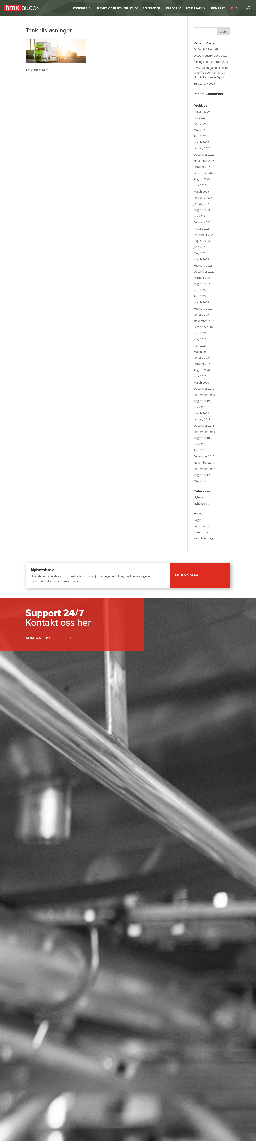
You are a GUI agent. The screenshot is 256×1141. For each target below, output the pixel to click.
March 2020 (201, 382)
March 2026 (201, 142)
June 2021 (200, 333)
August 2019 (202, 401)
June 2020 (200, 376)
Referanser (151, 8)
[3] (232, 8)
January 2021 (202, 358)
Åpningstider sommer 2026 (211, 62)
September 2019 (204, 395)
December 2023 (204, 235)
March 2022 (201, 302)
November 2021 (204, 321)
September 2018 (204, 432)
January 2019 (202, 419)
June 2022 (200, 290)
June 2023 (200, 247)
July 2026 (199, 117)
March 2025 (201, 191)
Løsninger (79, 8)
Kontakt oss (38, 637)
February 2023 (203, 265)
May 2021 (200, 339)
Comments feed (204, 532)
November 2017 (204, 462)
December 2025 (204, 154)
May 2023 (200, 253)
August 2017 (202, 475)
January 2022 (202, 315)
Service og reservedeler (115, 8)
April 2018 (200, 450)
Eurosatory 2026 (204, 83)
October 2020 (202, 364)
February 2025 (203, 198)
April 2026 (200, 136)
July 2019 (199, 407)
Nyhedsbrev (201, 503)
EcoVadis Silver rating (207, 49)
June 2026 (200, 124)
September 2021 (204, 327)
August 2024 (202, 210)
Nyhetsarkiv (195, 8)
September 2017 (204, 469)
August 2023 (202, 241)
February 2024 (203, 222)
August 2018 (202, 438)
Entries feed (201, 526)
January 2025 (202, 204)
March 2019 (201, 413)
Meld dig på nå (186, 575)
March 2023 (201, 259)
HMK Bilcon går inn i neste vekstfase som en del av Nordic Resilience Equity (211, 72)
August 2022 (202, 284)
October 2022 (202, 278)
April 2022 (200, 296)
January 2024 (202, 228)
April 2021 (200, 345)
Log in (198, 520)
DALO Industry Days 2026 (210, 55)
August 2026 (202, 111)
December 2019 (204, 388)
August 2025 (202, 179)
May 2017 (200, 481)
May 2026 (200, 130)
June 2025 (200, 185)
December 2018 (204, 425)
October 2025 (202, 167)
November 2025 (204, 161)
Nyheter (199, 497)
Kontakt (218, 8)
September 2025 (204, 173)
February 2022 (203, 308)
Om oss (171, 8)
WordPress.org (203, 538)
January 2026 (202, 148)
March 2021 (201, 352)
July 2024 (199, 216)
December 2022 (204, 271)
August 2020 (202, 370)
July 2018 (199, 444)
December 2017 (204, 456)
